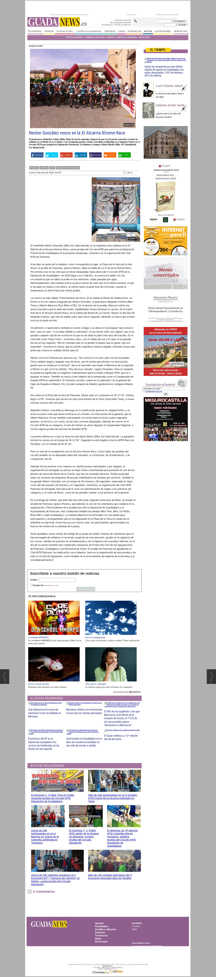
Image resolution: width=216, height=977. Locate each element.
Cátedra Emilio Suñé (170, 105)
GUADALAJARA (64, 31)
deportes (44, 168)
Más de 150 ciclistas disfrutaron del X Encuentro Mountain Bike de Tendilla (110, 877)
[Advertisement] (107, 906)
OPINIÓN (48, 31)
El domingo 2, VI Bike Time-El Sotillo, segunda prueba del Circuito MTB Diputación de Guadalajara (53, 798)
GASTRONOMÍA (163, 31)
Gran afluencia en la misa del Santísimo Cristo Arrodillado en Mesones (44, 713)
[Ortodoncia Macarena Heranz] (166, 308)
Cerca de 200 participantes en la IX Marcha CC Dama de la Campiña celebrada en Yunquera (45, 836)
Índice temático (86, 964)
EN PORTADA (35, 31)
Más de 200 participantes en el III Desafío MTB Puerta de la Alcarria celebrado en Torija (112, 798)
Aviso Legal (144, 964)
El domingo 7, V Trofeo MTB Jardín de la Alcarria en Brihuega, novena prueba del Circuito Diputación (84, 836)
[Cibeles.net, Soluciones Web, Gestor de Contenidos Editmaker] (100, 972)
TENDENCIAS (134, 31)
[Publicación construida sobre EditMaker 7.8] (116, 972)
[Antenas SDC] (166, 241)
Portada (69, 964)
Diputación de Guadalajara (68, 168)
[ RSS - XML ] (115, 964)
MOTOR (148, 31)
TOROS (121, 31)
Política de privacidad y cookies (130, 964)
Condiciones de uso (51, 585)
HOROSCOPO (180, 31)
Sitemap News (97, 964)
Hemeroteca (131, 14)
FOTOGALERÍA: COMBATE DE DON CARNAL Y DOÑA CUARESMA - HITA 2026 (107, 37)
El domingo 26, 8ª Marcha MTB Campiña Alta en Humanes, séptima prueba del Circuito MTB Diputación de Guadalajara (122, 838)
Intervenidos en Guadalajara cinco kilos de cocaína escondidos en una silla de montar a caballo (84, 742)
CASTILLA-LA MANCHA (89, 31)
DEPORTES (110, 31)
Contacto (114, 969)
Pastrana (34, 168)
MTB (52, 168)
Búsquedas (106, 964)
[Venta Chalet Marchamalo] (166, 351)
